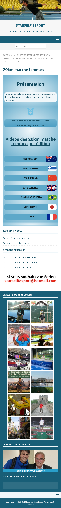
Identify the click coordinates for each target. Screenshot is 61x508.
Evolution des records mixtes (18, 267)
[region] (30, 461)
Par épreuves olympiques (17, 243)
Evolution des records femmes (19, 257)
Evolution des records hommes (20, 262)
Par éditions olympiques (16, 238)
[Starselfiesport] (30, 18)
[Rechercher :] (30, 46)
